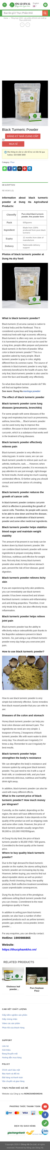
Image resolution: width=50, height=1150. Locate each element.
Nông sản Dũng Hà (35, 1148)
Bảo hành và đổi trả (10, 1073)
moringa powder (31, 391)
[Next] (47, 985)
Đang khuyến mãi (10, 1054)
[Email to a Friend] (19, 168)
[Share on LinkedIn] (29, 168)
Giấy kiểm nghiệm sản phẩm (14, 1015)
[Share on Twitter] (14, 168)
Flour (12, 162)
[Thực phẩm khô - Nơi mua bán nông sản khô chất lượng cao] (20, 5)
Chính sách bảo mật (11, 1070)
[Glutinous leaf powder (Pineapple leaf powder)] (13, 975)
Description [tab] (8, 185)
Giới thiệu (6, 1050)
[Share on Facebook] (9, 168)
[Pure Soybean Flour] (37, 976)
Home (6, 18)
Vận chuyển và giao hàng (13, 1081)
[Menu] (4, 5)
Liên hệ (5, 1046)
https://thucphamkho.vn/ (19, 949)
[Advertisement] (25, 53)
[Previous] (2, 985)
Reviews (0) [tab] (8, 191)
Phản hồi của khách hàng (13, 1027)
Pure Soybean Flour (37, 989)
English (36, 3)
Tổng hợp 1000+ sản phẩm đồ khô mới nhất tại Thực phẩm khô (28, 19)
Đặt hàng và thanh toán (12, 1077)
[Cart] (45, 5)
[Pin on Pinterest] (24, 168)
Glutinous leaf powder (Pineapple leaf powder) (13, 987)
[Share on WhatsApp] (4, 168)
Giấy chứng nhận (9, 1019)
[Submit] (45, 13)
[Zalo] (45, 1131)
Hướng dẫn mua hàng (12, 1057)
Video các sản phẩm (11, 1023)
